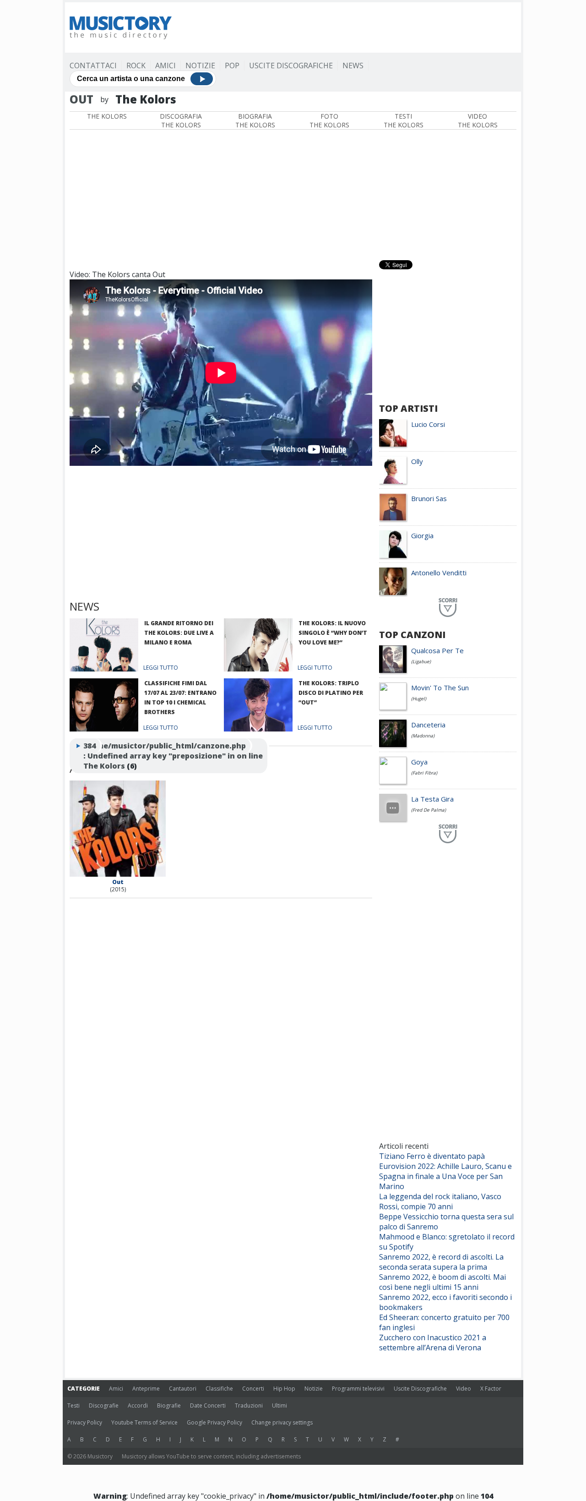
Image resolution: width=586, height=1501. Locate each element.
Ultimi (279, 1405)
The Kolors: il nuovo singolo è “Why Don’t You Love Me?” (332, 632)
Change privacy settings (282, 1422)
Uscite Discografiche (291, 65)
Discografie (104, 1405)
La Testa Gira (432, 798)
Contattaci (93, 65)
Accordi (138, 1405)
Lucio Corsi (428, 424)
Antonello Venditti (439, 572)
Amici (165, 65)
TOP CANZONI (412, 634)
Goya (419, 761)
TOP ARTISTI (408, 408)
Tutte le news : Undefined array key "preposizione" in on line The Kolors (173, 756)
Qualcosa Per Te (437, 650)
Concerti (253, 1388)
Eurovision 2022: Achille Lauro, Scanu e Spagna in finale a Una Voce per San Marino (445, 1176)
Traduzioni (249, 1405)
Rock (136, 65)
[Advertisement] (349, 27)
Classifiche (219, 1388)
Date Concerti (208, 1405)
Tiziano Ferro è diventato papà (432, 1156)
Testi (73, 1405)
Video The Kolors (478, 120)
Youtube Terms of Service (144, 1422)
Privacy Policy (84, 1422)
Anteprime (146, 1388)
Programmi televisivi (358, 1388)
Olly (417, 461)
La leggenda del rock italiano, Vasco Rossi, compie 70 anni (440, 1201)
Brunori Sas (429, 498)
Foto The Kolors (329, 120)
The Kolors (107, 116)
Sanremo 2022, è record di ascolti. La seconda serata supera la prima (441, 1262)
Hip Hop (284, 1388)
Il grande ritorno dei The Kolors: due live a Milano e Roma (179, 632)
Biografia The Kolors (255, 120)
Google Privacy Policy (214, 1422)
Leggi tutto (160, 667)
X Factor (490, 1388)
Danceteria (428, 724)
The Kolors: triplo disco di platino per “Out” (330, 692)
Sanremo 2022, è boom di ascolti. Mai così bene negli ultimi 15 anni (442, 1282)
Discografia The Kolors (181, 120)
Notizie (200, 65)
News (353, 65)
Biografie (169, 1405)
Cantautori (182, 1388)
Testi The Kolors (403, 120)
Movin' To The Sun (440, 687)
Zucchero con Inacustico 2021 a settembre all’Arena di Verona (432, 1342)
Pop (232, 65)
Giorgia (422, 535)
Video (463, 1388)
